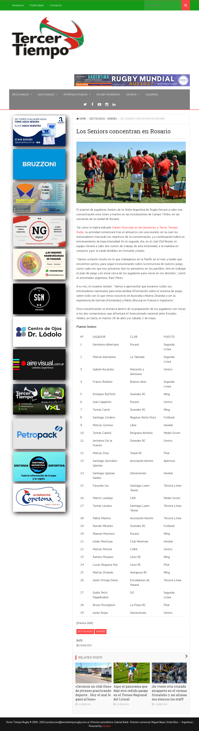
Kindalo (106, 726)
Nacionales (46, 94)
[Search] (186, 5)
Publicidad (36, 5)
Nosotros (18, 5)
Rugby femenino (108, 94)
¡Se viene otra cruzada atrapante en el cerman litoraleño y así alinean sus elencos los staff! (170, 692)
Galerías (152, 94)
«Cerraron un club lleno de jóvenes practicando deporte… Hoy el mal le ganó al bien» (93, 692)
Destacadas (97, 118)
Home (82, 118)
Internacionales (76, 94)
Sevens (131, 94)
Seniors (112, 118)
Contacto (56, 5)
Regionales (20, 94)
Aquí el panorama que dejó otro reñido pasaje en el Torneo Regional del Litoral (130, 692)
